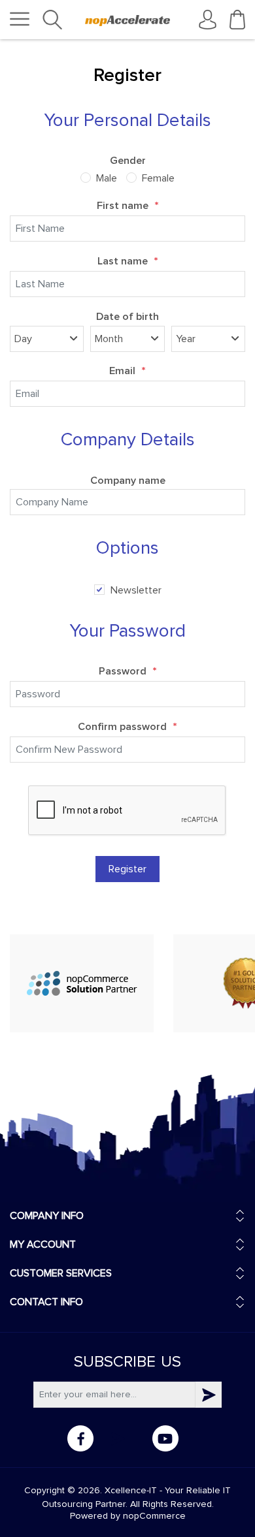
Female (158, 178)
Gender (128, 160)
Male (106, 178)
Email (127, 371)
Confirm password (127, 727)
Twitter (123, 1438)
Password (128, 672)
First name (128, 206)
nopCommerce (154, 1516)
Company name (127, 480)
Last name (127, 262)
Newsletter (136, 590)
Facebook (80, 1438)
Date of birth (127, 316)
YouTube (165, 1438)
